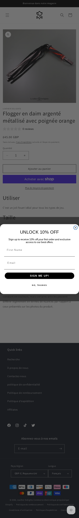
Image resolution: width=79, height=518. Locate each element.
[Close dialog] (76, 228)
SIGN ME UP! (39, 275)
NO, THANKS (39, 285)
